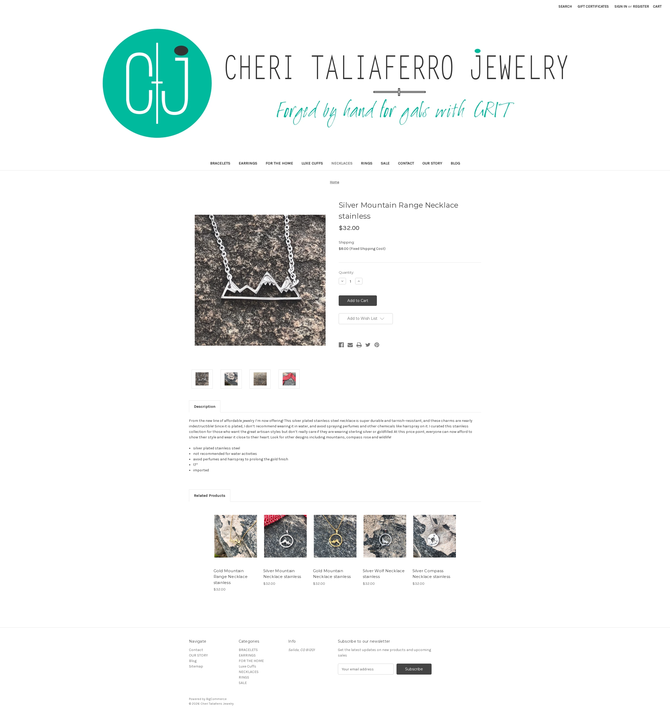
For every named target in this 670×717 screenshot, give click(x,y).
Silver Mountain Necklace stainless (282, 573)
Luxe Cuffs (312, 163)
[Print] (359, 345)
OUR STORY (432, 163)
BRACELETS (220, 163)
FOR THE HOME (279, 163)
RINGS (366, 163)
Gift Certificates (593, 6)
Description (204, 406)
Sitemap (196, 666)
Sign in (621, 6)
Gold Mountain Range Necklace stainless (231, 576)
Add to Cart (235, 541)
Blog (455, 163)
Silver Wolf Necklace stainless (384, 573)
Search (565, 6)
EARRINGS (248, 163)
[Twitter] (368, 345)
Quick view (235, 532)
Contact (406, 163)
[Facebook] (341, 345)
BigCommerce (216, 699)
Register (641, 6)
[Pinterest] (376, 345)
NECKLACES (342, 163)
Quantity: (346, 272)
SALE (385, 163)
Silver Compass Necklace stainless (431, 573)
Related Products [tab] (209, 495)
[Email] (350, 345)
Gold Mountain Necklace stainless (332, 573)
